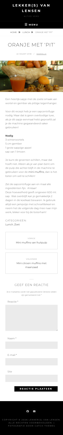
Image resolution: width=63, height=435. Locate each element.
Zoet (17, 224)
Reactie (12, 301)
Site (9, 371)
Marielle (41, 54)
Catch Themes (45, 426)
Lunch (26, 32)
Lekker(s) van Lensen (44, 420)
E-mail (12, 355)
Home (13, 32)
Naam (11, 338)
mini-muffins (36, 171)
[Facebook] (27, 411)
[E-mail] (34, 411)
